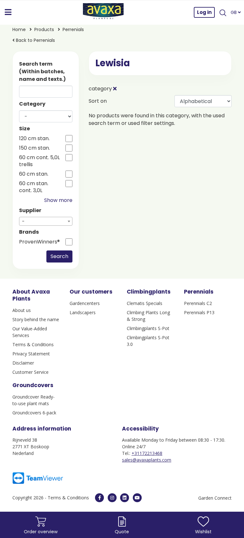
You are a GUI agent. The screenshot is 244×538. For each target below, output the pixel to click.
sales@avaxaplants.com (146, 460)
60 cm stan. (33, 174)
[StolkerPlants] (137, 497)
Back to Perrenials (35, 40)
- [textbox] (23, 221)
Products (44, 29)
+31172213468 (147, 453)
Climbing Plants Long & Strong (148, 315)
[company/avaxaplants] (124, 497)
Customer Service (30, 372)
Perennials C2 (198, 303)
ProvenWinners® (39, 241)
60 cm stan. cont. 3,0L (33, 187)
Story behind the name (35, 319)
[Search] (222, 12)
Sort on (98, 101)
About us (21, 310)
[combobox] (45, 221)
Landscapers (83, 312)
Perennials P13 (199, 312)
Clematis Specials (144, 303)
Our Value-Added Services (29, 332)
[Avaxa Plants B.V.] (103, 12)
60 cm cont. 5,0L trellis (39, 161)
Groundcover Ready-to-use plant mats (33, 400)
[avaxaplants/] (112, 497)
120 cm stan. (34, 138)
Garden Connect (215, 498)
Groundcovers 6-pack (34, 413)
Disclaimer (23, 363)
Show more (58, 200)
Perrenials (73, 29)
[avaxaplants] (99, 497)
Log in (204, 12)
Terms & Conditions (33, 344)
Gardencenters (85, 303)
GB (234, 12)
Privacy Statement (31, 354)
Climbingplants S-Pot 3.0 (148, 340)
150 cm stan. (34, 148)
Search (59, 256)
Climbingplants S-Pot (148, 328)
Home (19, 29)
